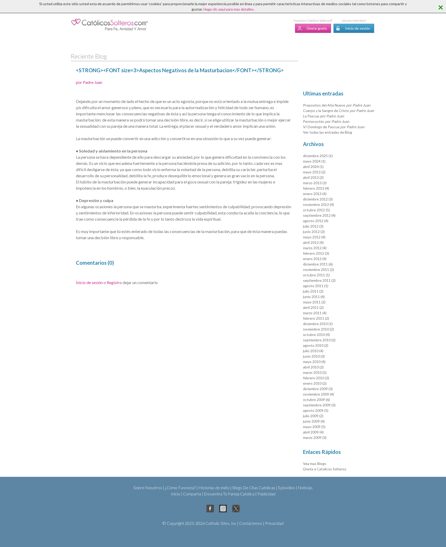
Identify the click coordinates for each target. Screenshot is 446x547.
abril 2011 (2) (313, 307)
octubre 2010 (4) (316, 334)
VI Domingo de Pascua (333, 127)
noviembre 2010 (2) (318, 329)
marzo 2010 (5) (314, 372)
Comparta (192, 493)
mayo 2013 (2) (314, 172)
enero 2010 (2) (314, 383)
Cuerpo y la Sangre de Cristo (338, 110)
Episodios (286, 487)
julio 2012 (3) (313, 226)
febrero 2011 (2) (316, 318)
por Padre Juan (89, 82)
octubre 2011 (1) (316, 275)
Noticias (305, 487)
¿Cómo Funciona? (180, 487)
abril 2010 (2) (313, 367)
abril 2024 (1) (313, 166)
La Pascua (323, 116)
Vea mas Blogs (314, 463)
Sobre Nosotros (147, 487)
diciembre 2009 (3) (318, 389)
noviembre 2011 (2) (318, 269)
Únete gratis (317, 28)
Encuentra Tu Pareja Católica (229, 493)
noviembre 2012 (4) (318, 204)
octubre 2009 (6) (316, 399)
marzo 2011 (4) (314, 313)
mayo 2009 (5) (314, 426)
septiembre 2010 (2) (319, 340)
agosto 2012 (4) (315, 221)
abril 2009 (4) (313, 432)
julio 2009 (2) (313, 416)
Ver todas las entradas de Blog (327, 132)
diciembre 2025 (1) (318, 156)
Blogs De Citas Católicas (253, 487)
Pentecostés (326, 121)
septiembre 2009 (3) (319, 405)
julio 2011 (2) (313, 291)
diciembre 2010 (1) (318, 323)
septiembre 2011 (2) (319, 280)
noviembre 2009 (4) (318, 394)
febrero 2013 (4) (316, 188)
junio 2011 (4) (314, 296)
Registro (114, 282)
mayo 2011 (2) (314, 302)
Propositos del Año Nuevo (336, 105)
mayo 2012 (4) (314, 237)
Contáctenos (250, 523)
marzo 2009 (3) (314, 437)
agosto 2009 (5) (315, 410)
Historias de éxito (213, 487)
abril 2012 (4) (313, 242)
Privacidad (274, 523)
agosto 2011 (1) (315, 286)
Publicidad (266, 493)
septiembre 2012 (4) (319, 215)
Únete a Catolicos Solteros (324, 469)
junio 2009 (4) (314, 421)
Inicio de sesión (357, 28)
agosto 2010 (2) (315, 345)
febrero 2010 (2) (316, 378)
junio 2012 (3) (314, 231)
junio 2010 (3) (314, 356)
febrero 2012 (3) (316, 253)
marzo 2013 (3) (314, 183)
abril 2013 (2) (313, 177)
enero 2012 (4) (314, 258)
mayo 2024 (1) (314, 161)
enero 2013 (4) (314, 193)
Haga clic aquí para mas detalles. (228, 9)
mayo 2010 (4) (314, 361)
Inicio (175, 493)
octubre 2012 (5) (316, 210)
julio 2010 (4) (313, 351)
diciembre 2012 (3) (318, 199)
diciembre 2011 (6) (318, 264)
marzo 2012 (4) (314, 248)
